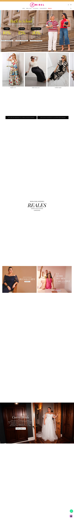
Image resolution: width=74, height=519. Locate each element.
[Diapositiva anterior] (1, 31)
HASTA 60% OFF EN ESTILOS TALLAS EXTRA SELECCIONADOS (53, 117)
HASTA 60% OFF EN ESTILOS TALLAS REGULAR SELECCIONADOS (21, 117)
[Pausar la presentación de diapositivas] (34, 50)
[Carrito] (71, 4)
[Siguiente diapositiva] (72, 31)
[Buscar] (71, 8)
